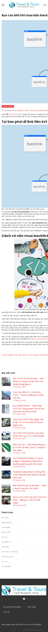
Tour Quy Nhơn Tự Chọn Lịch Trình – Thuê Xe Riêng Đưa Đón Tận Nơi (28, 395)
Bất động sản (7, 522)
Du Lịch (4, 537)
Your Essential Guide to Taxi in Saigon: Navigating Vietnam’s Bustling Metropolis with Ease (28, 461)
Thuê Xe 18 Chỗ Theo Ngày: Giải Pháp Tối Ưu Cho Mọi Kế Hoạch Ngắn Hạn (28, 422)
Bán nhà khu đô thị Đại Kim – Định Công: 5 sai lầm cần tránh (29, 487)
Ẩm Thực (5, 517)
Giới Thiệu (31, 607)
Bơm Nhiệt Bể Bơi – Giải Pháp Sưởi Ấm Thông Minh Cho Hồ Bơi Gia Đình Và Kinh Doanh (28, 408)
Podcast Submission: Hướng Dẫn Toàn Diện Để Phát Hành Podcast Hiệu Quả (29, 474)
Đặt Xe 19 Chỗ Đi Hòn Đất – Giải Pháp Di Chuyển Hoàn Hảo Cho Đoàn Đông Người (28, 381)
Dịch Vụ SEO (8, 106)
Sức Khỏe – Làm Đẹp (10, 552)
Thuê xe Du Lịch (8, 556)
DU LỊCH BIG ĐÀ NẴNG (12, 607)
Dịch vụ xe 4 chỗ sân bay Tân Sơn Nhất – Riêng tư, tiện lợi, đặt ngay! (29, 500)
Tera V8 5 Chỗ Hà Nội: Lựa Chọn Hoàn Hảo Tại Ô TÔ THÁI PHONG (28, 434)
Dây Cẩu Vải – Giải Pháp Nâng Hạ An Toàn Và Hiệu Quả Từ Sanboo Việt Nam (29, 447)
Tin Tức (4, 561)
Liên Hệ (6, 612)
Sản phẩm (5, 547)
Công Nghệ (6, 527)
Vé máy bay (6, 566)
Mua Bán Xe (6, 542)
